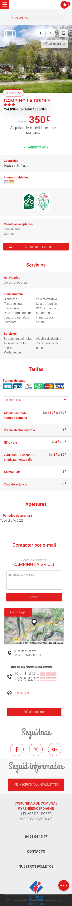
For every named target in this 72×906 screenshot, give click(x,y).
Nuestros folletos (36, 866)
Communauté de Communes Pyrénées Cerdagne (36, 900)
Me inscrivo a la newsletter (36, 784)
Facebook (19, 752)
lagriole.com (21, 692)
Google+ (57, 752)
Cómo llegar (18, 612)
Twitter (38, 752)
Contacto (36, 851)
